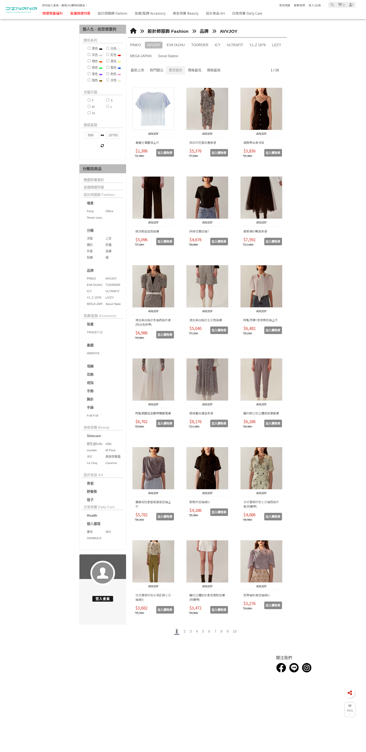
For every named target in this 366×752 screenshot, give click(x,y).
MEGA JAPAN (141, 56)
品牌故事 (63, 676)
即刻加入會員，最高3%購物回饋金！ (65, 5)
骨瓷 (90, 483)
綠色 (94, 67)
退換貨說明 (240, 680)
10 (235, 631)
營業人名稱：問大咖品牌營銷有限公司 (181, 699)
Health (92, 515)
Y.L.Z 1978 (258, 45)
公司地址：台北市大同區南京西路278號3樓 (184, 686)
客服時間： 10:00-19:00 (170, 692)
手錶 (90, 407)
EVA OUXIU (176, 45)
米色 (113, 80)
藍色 (113, 67)
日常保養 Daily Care (99, 507)
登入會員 (103, 599)
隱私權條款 (240, 686)
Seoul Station (168, 56)
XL (93, 113)
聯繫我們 (299, 5)
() (343, 5)
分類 (90, 230)
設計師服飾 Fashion (99, 195)
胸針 (90, 399)
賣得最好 (175, 70)
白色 (113, 48)
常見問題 (284, 5)
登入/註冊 (315, 5)
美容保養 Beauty (97, 427)
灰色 (94, 55)
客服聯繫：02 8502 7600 (171, 674)
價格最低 (194, 70)
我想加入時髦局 (243, 674)
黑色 (94, 48)
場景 (90, 203)
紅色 (113, 55)
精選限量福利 (94, 180)
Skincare (94, 436)
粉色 (113, 74)
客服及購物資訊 (245, 666)
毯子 (90, 500)
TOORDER (199, 45)
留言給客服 (240, 692)
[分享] (349, 692)
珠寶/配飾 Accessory (100, 316)
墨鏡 (90, 345)
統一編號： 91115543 (168, 705)
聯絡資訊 (161, 666)
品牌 (90, 270)
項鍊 (90, 366)
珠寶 (90, 324)
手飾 (90, 391)
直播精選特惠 (94, 187)
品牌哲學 (63, 682)
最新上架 (137, 70)
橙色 (94, 61)
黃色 (113, 61)
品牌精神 (63, 688)
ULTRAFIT (235, 45)
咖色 (94, 80)
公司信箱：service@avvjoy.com (176, 680)
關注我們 (284, 666)
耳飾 (90, 374)
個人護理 (93, 524)
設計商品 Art (93, 475)
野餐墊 (92, 491)
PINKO (135, 45)
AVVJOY (228, 31)
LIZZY (276, 45)
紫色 (94, 74)
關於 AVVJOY (107, 676)
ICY (217, 45)
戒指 (90, 383)
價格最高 (213, 70)
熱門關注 (156, 70)
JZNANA (160, 711)
